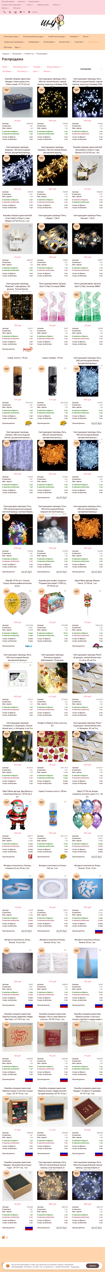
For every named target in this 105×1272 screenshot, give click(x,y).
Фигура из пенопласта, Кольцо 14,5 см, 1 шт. (52, 866)
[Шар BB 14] (17, 604)
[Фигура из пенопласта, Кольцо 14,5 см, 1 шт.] (52, 888)
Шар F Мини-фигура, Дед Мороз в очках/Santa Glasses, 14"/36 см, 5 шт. (17, 794)
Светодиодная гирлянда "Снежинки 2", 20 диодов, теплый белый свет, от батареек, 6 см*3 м (17, 725)
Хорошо (92, 1266)
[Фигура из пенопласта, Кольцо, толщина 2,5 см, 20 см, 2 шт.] (17, 888)
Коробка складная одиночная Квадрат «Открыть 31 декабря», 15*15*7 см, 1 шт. (87, 1091)
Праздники (93, 42)
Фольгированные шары (33, 37)
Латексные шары (11, 37)
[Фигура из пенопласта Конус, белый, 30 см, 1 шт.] (87, 963)
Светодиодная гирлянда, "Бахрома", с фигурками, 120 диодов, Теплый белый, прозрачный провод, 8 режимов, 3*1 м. (17, 287)
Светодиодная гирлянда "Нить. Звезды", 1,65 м (88, 216)
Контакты (21, 1)
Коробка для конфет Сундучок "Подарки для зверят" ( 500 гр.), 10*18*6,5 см (52, 583)
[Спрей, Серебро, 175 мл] (52, 381)
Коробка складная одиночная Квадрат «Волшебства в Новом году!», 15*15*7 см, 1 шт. (17, 1165)
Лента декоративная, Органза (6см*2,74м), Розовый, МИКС (52, 285)
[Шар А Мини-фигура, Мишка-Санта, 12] (87, 604)
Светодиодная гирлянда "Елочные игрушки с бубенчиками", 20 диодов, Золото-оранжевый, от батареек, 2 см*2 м (52, 658)
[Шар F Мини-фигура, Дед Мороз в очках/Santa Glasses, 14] (17, 814)
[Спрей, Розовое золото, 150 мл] (52, 814)
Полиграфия (49, 42)
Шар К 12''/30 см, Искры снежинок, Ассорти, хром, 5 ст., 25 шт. (87, 794)
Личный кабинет (8, 1)
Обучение (16, 8)
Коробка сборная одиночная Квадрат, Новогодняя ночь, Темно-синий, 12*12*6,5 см (17, 81)
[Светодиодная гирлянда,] (17, 307)
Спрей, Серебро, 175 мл (52, 358)
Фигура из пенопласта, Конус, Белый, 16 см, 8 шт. (17, 941)
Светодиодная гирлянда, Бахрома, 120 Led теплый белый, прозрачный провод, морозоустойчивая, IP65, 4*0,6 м (52, 150)
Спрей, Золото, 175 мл (18, 358)
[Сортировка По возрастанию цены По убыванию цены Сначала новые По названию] (90, 69)
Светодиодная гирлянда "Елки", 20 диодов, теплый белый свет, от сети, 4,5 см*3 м (87, 657)
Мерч (17, 47)
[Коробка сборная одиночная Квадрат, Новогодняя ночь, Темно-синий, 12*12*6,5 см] (17, 102)
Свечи (85, 37)
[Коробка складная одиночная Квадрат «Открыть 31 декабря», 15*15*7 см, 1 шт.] (87, 1111)
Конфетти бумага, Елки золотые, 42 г (52, 724)
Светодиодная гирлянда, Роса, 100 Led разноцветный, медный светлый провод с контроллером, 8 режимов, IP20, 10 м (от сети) (17, 509)
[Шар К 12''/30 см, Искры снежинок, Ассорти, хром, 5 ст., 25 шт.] (87, 814)
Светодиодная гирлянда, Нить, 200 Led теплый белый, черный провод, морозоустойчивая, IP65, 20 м (52, 82)
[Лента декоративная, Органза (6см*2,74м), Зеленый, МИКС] (87, 307)
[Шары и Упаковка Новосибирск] (52, 22)
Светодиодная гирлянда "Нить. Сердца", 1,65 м (52, 216)
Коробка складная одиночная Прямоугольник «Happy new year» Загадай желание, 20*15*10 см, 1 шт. (52, 1091)
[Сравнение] (15, 12)
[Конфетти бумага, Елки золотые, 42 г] (52, 746)
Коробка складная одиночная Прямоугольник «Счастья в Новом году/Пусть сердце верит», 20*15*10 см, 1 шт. (87, 1017)
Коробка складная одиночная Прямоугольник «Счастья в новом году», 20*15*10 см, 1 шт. (17, 1091)
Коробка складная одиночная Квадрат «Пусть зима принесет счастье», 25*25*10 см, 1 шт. (52, 1016)
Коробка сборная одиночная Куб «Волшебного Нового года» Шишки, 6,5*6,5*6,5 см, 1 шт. (87, 150)
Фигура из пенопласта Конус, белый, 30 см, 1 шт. (87, 941)
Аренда (4, 8)
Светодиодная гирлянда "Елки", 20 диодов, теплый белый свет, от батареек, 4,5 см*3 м (87, 725)
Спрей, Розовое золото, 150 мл (52, 791)
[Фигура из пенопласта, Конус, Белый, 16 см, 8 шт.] (17, 963)
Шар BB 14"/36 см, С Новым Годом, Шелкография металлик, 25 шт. (17, 583)
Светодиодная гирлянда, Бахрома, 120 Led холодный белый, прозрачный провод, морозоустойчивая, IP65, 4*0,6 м (17, 150)
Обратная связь (43, 5)
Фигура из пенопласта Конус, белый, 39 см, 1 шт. (52, 941)
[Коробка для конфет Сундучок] (52, 604)
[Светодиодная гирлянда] (52, 238)
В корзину (17, 115)
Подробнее (75, 1267)
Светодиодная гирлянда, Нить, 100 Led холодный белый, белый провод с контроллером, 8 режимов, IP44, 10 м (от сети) (87, 1165)
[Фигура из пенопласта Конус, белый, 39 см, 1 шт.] (52, 963)
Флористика (64, 42)
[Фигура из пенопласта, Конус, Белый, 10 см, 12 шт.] (87, 888)
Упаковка (74, 37)
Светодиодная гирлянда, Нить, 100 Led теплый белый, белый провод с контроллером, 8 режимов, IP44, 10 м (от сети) (52, 1165)
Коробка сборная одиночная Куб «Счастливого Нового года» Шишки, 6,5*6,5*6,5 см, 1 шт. (17, 218)
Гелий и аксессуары (56, 37)
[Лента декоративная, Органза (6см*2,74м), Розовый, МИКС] (52, 307)
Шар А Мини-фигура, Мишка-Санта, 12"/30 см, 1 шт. (87, 582)
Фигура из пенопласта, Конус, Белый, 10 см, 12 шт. (87, 866)
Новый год (29, 54)
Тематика (79, 42)
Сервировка (33, 42)
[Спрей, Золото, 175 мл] (17, 381)
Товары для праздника (13, 42)
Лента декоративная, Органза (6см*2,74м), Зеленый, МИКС (87, 285)
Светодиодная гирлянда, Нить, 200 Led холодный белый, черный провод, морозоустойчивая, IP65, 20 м (87, 82)
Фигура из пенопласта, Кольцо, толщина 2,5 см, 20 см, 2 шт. (18, 866)
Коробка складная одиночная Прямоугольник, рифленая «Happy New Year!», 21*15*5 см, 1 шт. (17, 1016)
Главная (5, 54)
